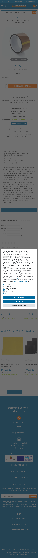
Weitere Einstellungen (10, 294)
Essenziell (9, 284)
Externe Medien (11, 288)
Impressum (19, 278)
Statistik (8, 286)
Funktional (9, 292)
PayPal (8, 290)
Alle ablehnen (19, 301)
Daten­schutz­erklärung (21, 281)
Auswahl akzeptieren (19, 305)
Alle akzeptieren (19, 298)
